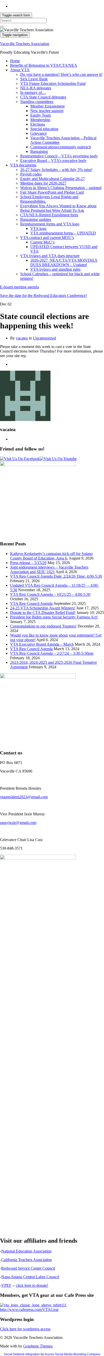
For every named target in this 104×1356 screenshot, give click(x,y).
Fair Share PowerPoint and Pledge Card (52, 192)
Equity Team (40, 115)
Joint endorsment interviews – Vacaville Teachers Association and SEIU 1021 (49, 569)
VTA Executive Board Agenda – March (42, 644)
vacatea (22, 338)
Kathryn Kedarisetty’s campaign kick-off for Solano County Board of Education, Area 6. (51, 555)
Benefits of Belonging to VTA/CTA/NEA (43, 65)
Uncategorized (44, 338)
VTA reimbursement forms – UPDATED (63, 233)
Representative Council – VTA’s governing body (59, 156)
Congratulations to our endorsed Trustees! (43, 626)
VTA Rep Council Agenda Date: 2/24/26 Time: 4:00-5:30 (56, 576)
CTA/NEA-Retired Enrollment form (49, 215)
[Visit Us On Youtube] (58, 459)
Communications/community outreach (60, 147)
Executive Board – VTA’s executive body (53, 160)
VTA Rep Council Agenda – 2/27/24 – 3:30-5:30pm (51, 653)
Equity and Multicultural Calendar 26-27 (52, 179)
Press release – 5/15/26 (28, 563)
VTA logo (38, 228)
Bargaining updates (35, 219)
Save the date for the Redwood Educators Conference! (43, 295)
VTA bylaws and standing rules (55, 269)
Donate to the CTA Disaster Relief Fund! (42, 612)
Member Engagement (47, 106)
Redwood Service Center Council (28, 1268)
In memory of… (33, 92)
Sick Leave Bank (34, 79)
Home (15, 61)
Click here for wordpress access (25, 1329)
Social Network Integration (22, 1354)
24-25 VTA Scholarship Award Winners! (42, 608)
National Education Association (26, 1251)
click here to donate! (32, 1285)
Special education (44, 129)
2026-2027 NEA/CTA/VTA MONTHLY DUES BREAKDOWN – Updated (64, 262)
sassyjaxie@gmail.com (18, 822)
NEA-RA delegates (35, 88)
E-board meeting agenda (19, 287)
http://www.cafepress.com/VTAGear (29, 1309)
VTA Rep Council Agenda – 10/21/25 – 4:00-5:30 (50, 594)
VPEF (6, 1285)
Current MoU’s (42, 242)
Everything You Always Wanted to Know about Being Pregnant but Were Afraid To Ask (58, 208)
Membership (40, 120)
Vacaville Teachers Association (24, 44)
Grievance (38, 133)
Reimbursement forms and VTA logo (49, 224)
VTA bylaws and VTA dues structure (50, 256)
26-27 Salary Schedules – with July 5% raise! (56, 169)
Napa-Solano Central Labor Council (30, 1277)
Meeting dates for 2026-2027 (43, 183)
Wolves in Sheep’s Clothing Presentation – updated (60, 188)
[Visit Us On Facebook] (20, 459)
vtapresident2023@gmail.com (24, 797)
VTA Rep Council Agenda (31, 603)
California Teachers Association (26, 1260)
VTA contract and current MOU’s (47, 237)
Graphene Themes (38, 1346)
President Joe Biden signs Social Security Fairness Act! (54, 617)
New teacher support (46, 111)
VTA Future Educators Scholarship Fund (53, 83)
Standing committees (36, 101)
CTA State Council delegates (43, 97)
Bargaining (39, 151)
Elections (37, 124)
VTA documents (23, 165)
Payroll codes (31, 174)
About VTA (20, 70)
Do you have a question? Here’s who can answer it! (61, 74)
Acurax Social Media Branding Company (72, 1354)
